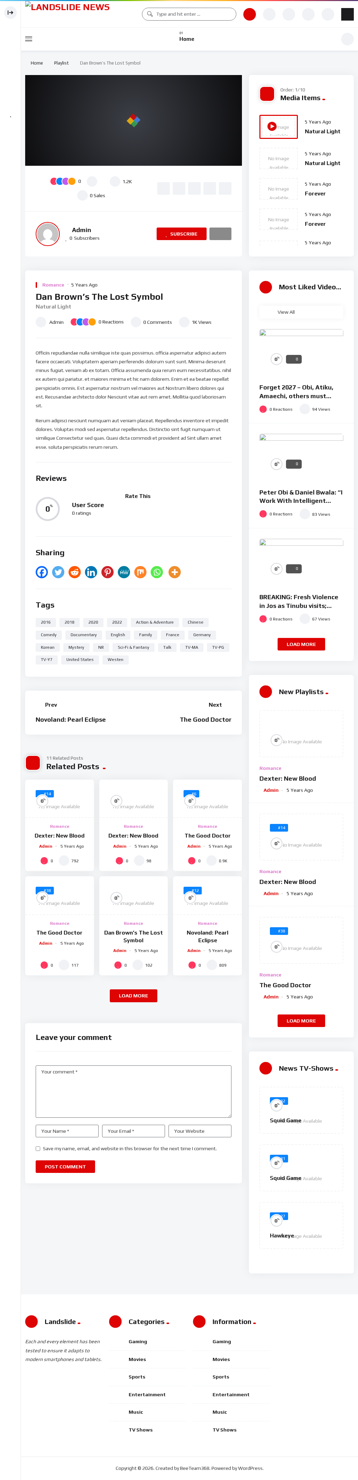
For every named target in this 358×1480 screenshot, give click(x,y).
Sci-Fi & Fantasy (133, 647)
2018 (69, 622)
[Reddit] (75, 572)
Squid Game (285, 1120)
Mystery (76, 647)
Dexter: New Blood (60, 835)
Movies (137, 1359)
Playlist (61, 63)
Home (36, 63)
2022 (117, 622)
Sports (137, 1376)
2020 (93, 622)
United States (80, 659)
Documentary (84, 634)
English (118, 634)
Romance (53, 285)
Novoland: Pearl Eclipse (71, 719)
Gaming (138, 1341)
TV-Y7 (46, 659)
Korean (48, 647)
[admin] (48, 234)
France (172, 634)
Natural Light (323, 131)
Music (136, 1412)
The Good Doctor (205, 719)
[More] (174, 572)
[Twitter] (58, 572)
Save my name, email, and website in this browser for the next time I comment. (130, 1148)
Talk (167, 647)
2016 (46, 622)
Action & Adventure (155, 622)
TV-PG (218, 647)
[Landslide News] (80, 14)
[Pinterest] (107, 572)
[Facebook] (42, 572)
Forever (315, 193)
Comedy (49, 634)
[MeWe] (124, 572)
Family (145, 634)
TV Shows (141, 1430)
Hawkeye (282, 1235)
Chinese (195, 622)
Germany (202, 634)
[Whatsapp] (157, 572)
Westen (115, 659)
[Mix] (140, 572)
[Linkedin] (91, 572)
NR (101, 647)
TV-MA (191, 647)
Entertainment (147, 1394)
